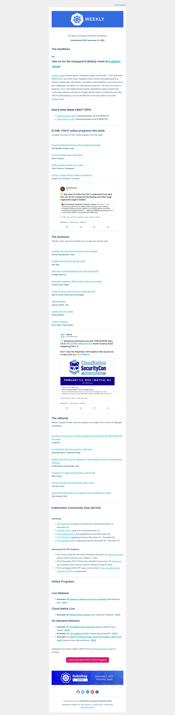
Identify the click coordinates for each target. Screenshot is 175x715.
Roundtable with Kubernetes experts (86, 627)
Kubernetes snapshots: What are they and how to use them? (77, 281)
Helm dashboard (59, 301)
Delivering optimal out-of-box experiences (88, 599)
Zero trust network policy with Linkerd (67, 155)
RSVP (64, 603)
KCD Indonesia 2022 (65, 541)
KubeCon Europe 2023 (66, 116)
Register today (58, 99)
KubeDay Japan (58, 75)
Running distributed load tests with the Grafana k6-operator (76, 145)
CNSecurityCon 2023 (66, 119)
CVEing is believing (60, 322)
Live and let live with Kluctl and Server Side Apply (72, 449)
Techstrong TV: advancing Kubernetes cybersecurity (73, 473)
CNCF (63, 89)
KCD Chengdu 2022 (65, 534)
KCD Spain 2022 (64, 524)
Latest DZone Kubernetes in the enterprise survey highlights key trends (81, 493)
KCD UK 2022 (63, 537)
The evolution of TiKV (79, 633)
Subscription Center (87, 707)
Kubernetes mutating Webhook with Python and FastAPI (75, 271)
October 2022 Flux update (62, 311)
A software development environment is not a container (74, 251)
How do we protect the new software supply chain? (73, 483)
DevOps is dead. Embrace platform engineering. (72, 175)
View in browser (120, 5)
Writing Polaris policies (80, 615)
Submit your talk (114, 554)
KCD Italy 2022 (63, 530)
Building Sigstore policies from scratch (68, 165)
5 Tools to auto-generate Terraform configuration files (73, 291)
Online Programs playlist (103, 649)
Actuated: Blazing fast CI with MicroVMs (68, 261)
